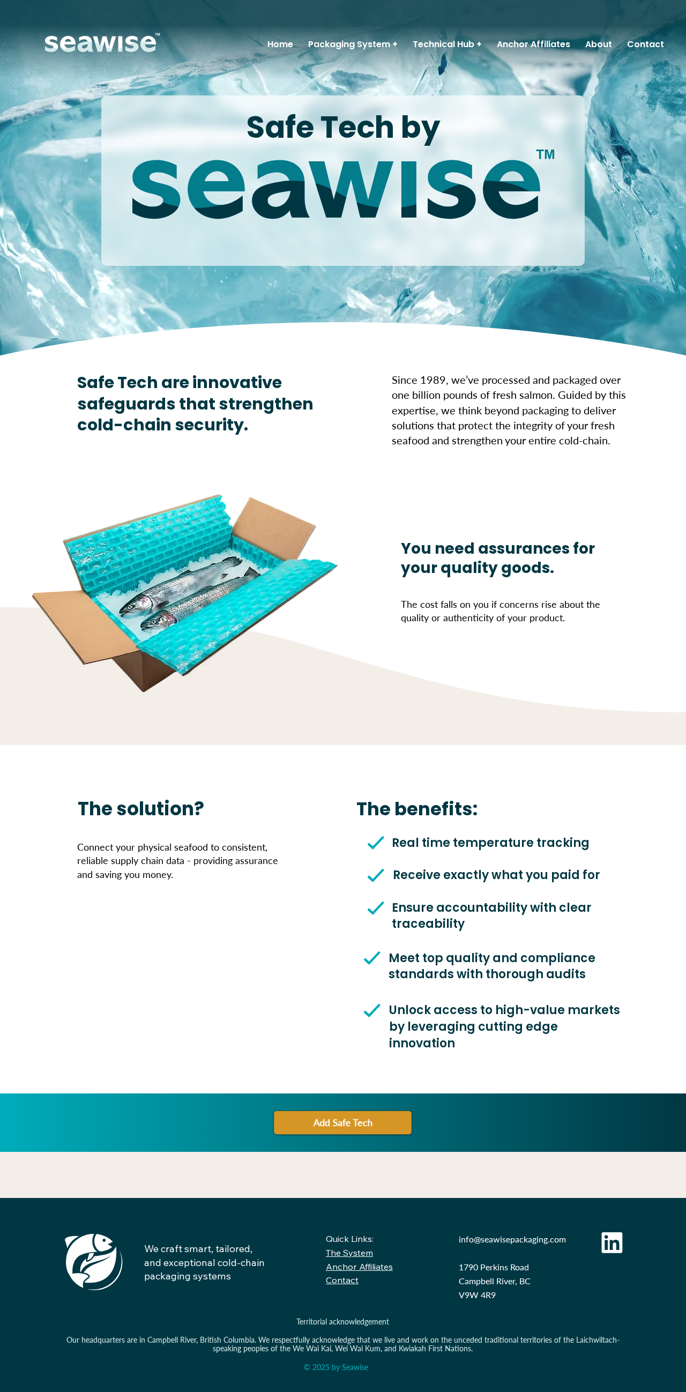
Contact (342, 1280)
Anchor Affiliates (359, 1266)
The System (349, 1252)
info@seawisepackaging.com (512, 1239)
